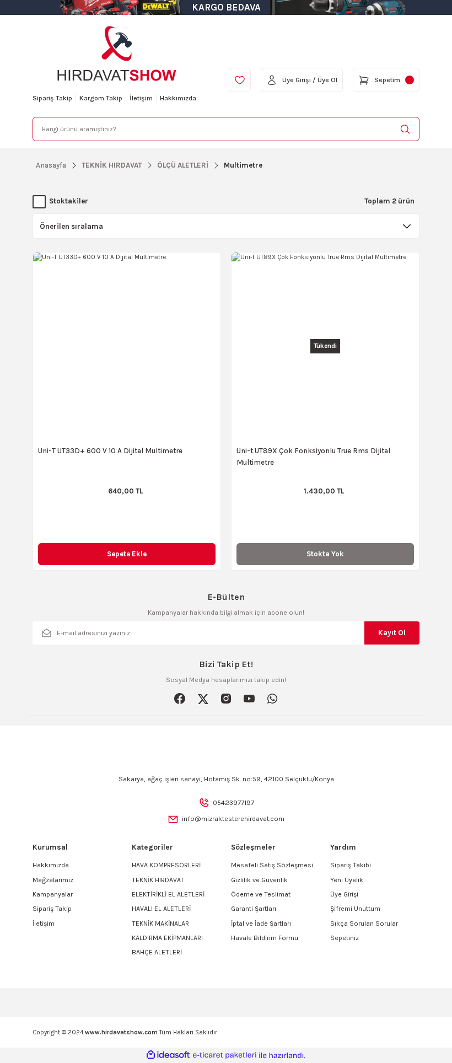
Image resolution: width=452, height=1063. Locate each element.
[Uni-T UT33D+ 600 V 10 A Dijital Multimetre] (126, 346)
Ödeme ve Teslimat (260, 894)
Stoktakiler (68, 201)
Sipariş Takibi (350, 865)
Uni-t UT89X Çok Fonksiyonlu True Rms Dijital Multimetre (313, 456)
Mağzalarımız (53, 880)
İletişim (44, 923)
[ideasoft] (168, 1055)
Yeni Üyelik (346, 880)
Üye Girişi (344, 894)
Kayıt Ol (392, 633)
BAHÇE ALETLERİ (157, 952)
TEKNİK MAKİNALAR (160, 923)
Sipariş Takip (52, 908)
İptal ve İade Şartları (261, 923)
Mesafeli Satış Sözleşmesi (272, 865)
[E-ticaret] (224, 1055)
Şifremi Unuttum (355, 908)
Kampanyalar (53, 894)
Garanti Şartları (253, 908)
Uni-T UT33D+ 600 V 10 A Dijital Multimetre (110, 451)
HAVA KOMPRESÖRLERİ (166, 865)
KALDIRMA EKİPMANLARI (167, 938)
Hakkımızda (51, 865)
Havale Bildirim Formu (264, 938)
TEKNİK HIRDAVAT (158, 880)
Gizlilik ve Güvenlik (259, 880)
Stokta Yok (325, 554)
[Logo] (117, 53)
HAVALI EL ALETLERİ (161, 908)
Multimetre (243, 165)
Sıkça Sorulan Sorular (364, 923)
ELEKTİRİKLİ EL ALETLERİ (168, 894)
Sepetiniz (344, 938)
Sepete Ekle (127, 554)
